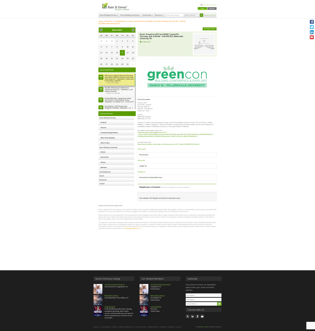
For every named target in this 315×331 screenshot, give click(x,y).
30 (122, 64)
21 (112, 58)
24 (127, 58)
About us (97, 327)
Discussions (105, 157)
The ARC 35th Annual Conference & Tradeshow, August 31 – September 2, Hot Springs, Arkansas (119, 89)
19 (101, 58)
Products (103, 122)
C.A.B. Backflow (110, 307)
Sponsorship (147, 15)
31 (127, 64)
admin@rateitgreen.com (133, 228)
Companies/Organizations (109, 133)
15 (117, 53)
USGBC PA (143, 166)
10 (127, 47)
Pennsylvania (143, 155)
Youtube (312, 37)
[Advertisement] (157, 248)
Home (101, 21)
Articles (103, 152)
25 (133, 58)
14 (112, 53)
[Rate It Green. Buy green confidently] (114, 6)
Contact (101, 184)
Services (103, 127)
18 (133, 53)
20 (106, 58)
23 (122, 58)
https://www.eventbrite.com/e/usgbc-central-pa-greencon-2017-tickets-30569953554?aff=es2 (168, 144)
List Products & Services (210, 5)
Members (104, 167)
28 (112, 41)
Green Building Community (129, 15)
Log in (178, 198)
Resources (158, 15)
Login (202, 8)
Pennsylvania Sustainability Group (150, 177)
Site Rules (162, 327)
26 (101, 41)
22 (117, 58)
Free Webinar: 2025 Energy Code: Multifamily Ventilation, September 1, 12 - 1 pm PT (119, 108)
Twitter (312, 27)
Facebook (312, 22)
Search (101, 176)
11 (133, 47)
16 (122, 53)
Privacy (114, 327)
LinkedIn (312, 32)
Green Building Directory (108, 15)
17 (127, 53)
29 (117, 64)
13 (106, 53)
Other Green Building (108, 138)
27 (106, 41)
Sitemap (171, 327)
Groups (103, 162)
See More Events (209, 29)
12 (101, 53)
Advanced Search (210, 15)
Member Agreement (126, 327)
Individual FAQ (152, 327)
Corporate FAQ (140, 327)
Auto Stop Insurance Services (115, 284)
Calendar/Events (121, 21)
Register (212, 8)
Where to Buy (105, 143)
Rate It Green (204, 327)
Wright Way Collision (112, 295)
